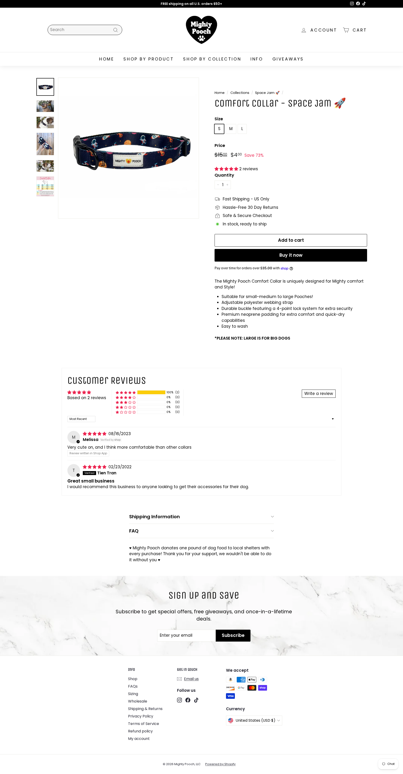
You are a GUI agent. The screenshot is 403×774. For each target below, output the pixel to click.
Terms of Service (143, 723)
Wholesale (137, 701)
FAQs (133, 686)
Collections (239, 92)
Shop (132, 679)
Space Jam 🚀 (267, 92)
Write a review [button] (318, 393)
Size (219, 119)
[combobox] (85, 30)
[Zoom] (128, 148)
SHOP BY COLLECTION (212, 59)
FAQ (134, 531)
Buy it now (290, 255)
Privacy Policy (140, 716)
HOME (106, 59)
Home (220, 92)
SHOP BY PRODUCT (148, 59)
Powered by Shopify (220, 764)
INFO (256, 59)
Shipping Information (154, 516)
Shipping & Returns (145, 708)
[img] (95, 434)
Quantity (224, 175)
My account (139, 738)
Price (220, 145)
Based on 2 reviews (86, 398)
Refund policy (140, 731)
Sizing (133, 693)
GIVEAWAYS (288, 59)
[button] (227, 169)
